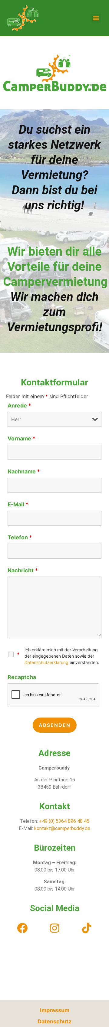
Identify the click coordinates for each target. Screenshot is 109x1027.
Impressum (54, 1010)
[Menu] (96, 18)
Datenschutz (54, 1021)
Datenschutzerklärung (46, 662)
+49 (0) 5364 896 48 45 (63, 821)
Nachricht (23, 570)
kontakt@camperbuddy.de (62, 828)
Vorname (21, 439)
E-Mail (18, 505)
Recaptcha (22, 677)
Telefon (20, 538)
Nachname (24, 472)
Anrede (19, 406)
